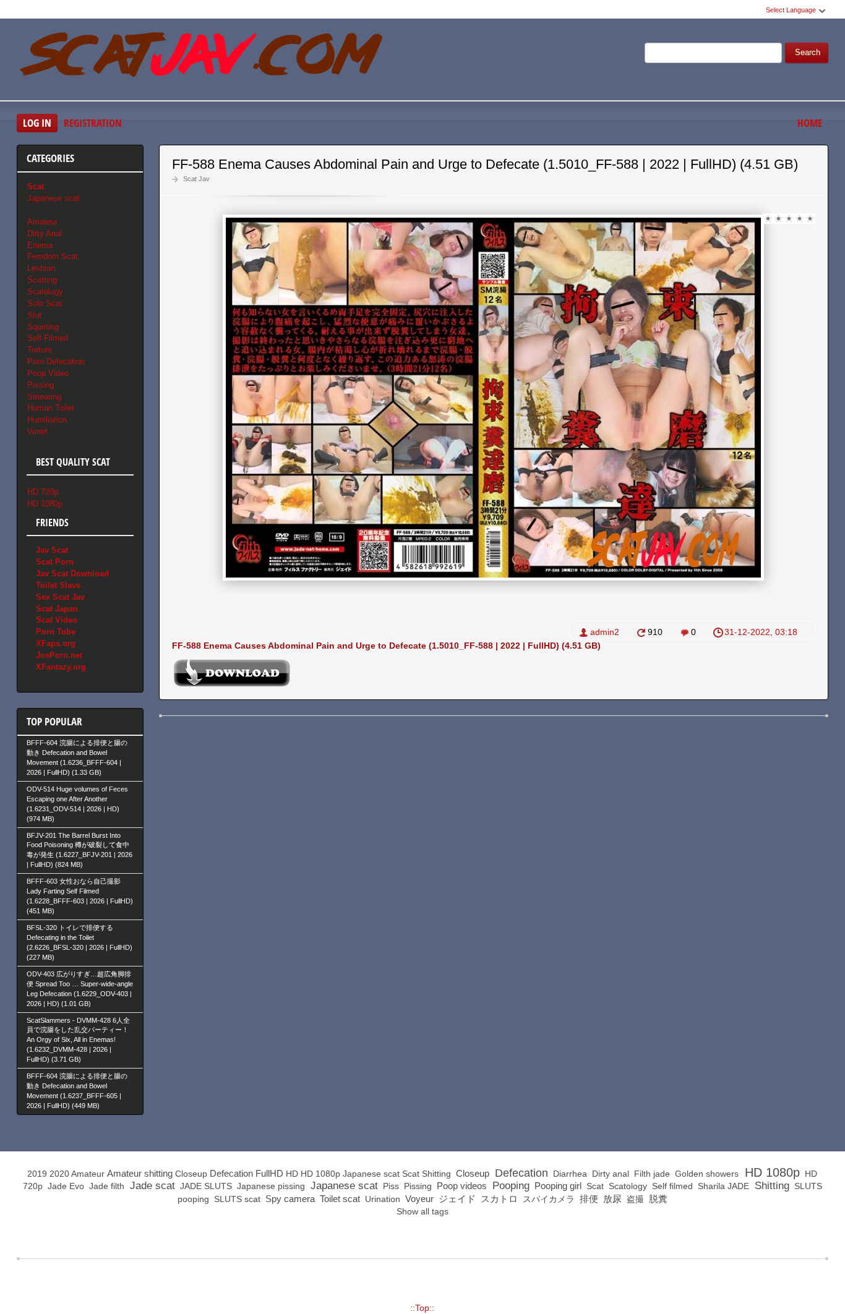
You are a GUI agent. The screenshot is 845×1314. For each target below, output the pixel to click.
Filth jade (651, 1174)
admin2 (604, 632)
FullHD (269, 1173)
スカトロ (498, 1198)
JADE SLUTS (205, 1186)
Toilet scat (338, 1198)
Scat (410, 1174)
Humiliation (47, 419)
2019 (37, 1174)
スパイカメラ (547, 1199)
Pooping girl (556, 1185)
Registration (93, 123)
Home (809, 123)
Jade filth (105, 1186)
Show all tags (422, 1211)
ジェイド (456, 1198)
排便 (587, 1198)
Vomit (37, 431)
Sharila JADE (722, 1186)
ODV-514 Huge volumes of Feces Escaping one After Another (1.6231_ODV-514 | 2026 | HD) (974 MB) (77, 803)
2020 (59, 1174)
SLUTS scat (236, 1199)
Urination (381, 1199)
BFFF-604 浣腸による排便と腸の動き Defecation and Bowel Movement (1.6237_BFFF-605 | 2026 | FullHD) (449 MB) (77, 1090)
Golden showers (705, 1174)
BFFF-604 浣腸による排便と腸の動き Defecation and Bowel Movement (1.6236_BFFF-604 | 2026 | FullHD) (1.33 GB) (77, 757)
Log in (37, 123)
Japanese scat (53, 198)
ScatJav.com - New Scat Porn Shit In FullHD (202, 61)
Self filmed (671, 1186)
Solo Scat (44, 303)
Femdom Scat (52, 256)
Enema (40, 245)
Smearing (44, 396)
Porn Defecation (56, 361)
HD (292, 1174)
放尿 (611, 1198)
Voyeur (418, 1198)
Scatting (42, 279)
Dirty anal (609, 1174)
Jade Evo (64, 1186)
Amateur (42, 221)
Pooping (509, 1186)
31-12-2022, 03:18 (760, 632)
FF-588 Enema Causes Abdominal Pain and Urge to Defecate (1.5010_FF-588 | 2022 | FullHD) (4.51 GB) (485, 164)
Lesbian (41, 268)
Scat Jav (196, 178)
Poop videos (460, 1185)
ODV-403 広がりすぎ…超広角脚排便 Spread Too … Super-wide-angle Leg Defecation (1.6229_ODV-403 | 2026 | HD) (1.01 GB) (80, 988)
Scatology (45, 291)
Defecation (231, 1173)
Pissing (40, 385)
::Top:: (422, 1308)
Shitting (436, 1174)
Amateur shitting (140, 1173)
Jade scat (151, 1186)
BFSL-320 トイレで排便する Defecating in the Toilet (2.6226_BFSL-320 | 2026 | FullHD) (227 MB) (79, 942)
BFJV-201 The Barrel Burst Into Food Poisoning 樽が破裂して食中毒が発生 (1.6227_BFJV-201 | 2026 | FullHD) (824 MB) (79, 850)
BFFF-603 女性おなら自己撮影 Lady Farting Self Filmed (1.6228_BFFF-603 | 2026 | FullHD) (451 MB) (80, 896)
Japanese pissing (269, 1186)
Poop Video (48, 373)
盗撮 (634, 1199)
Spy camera (289, 1198)
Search (807, 52)
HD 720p (42, 492)
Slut (34, 315)
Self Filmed (47, 338)
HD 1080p (44, 503)
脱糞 (656, 1198)
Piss (389, 1186)
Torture (39, 349)
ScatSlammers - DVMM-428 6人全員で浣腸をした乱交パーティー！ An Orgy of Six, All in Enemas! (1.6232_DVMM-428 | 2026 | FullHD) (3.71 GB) (78, 1040)
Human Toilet (50, 407)
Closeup (191, 1174)
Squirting (43, 326)
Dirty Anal (44, 233)
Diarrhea (569, 1174)
